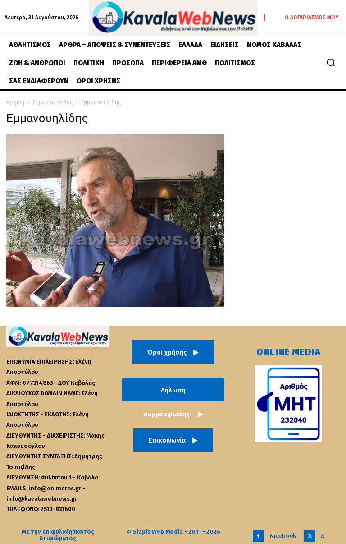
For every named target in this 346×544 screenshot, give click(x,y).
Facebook (282, 535)
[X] (309, 536)
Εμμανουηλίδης (53, 102)
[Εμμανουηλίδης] (115, 305)
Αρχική (15, 102)
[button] (331, 62)
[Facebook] (258, 536)
